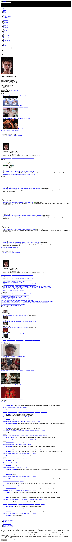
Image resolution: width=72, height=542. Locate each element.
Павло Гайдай (9, 506)
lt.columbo (8, 511)
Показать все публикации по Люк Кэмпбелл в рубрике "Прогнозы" (17, 275)
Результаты (6, 35)
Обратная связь (7, 524)
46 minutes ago (29, 416)
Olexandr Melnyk (10, 405)
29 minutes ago (44, 412)
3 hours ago (34, 462)
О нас (4, 521)
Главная (5, 8)
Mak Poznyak (9, 446)
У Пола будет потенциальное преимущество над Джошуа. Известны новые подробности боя (21, 412)
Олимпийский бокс (8, 40)
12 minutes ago (25, 407)
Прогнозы (5, 25)
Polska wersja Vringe (8, 526)
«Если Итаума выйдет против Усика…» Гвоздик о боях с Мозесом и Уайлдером (19, 421)
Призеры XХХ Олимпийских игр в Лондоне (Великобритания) (18, 171)
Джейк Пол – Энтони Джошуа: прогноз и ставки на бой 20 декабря (19, 285)
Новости (5, 20)
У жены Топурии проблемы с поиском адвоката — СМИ (14, 416)
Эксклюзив (6, 22)
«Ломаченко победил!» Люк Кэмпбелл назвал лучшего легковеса (19, 229)
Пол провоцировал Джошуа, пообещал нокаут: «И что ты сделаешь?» (17, 462)
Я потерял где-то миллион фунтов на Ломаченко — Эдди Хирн (18, 202)
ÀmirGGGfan (9, 478)
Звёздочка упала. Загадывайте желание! (12, 135)
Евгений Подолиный (11, 488)
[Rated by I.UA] (17, 540)
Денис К (8, 409)
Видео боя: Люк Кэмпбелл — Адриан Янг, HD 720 (15, 107)
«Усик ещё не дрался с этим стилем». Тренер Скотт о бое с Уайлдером (17, 453)
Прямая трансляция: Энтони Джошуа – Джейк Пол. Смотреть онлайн (20, 321)
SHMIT (8, 483)
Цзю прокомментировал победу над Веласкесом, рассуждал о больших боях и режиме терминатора (27, 287)
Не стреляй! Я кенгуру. (11, 423)
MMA (4, 10)
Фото (4, 13)
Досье (4, 15)
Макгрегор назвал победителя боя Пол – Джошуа (15, 327)
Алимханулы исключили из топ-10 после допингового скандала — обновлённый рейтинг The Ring (22, 435)
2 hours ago (38, 425)
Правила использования (9, 525)
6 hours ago (45, 517)
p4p (4, 11)
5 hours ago (25, 508)
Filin (7, 432)
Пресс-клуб (6, 37)
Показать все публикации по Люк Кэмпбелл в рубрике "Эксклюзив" (17, 158)
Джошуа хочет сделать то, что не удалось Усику (13, 458)
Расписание (6, 32)
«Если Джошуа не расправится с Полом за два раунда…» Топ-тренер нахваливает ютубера (21, 430)
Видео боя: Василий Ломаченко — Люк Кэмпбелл (15, 95)
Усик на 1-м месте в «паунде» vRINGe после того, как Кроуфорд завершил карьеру (19, 471)
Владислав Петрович (11, 469)
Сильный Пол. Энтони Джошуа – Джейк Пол (14, 333)
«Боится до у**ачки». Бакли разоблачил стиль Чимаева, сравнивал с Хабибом (18, 439)
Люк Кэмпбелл (14, 90)
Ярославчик (9, 474)
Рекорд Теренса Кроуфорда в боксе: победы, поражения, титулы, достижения (21, 340)
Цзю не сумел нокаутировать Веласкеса (11, 481)
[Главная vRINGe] (4, 1)
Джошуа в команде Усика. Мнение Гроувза (13, 290)
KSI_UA (8, 419)
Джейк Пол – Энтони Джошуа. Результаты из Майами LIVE (17, 280)
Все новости (4, 342)
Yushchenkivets (9, 455)
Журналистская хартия (8, 522)
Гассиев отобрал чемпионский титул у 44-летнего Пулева (14, 444)
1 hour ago (38, 421)
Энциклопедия (7, 16)
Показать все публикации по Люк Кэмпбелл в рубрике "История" (19, 174)
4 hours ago (24, 485)
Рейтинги (5, 27)
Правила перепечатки (8, 520)
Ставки (5, 45)
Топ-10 (5, 30)
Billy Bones (8, 414)
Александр (8, 501)
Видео (4, 12)
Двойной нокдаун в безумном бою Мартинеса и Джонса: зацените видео (17, 490)
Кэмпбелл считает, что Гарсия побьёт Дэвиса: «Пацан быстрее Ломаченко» (21, 242)
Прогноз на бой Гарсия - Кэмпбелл (11, 252)
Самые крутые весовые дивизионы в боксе (13, 282)
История (5, 43)
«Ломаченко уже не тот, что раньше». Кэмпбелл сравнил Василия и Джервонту (22, 215)
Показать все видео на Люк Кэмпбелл (10, 130)
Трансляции (6, 17)
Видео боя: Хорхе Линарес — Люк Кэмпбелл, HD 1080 (16, 118)
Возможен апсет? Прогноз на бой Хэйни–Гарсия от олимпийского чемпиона (21, 188)
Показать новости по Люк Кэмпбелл (9, 247)
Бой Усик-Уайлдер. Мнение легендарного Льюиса (15, 315)
